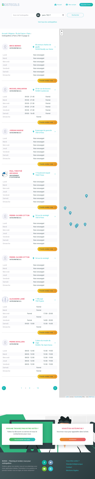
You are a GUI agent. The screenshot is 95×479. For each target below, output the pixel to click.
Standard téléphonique (74, 464)
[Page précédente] (4, 388)
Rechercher (75, 15)
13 (38, 388)
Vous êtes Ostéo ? (86, 4)
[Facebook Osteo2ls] (44, 462)
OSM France (92, 396)
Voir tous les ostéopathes (47, 22)
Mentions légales (72, 470)
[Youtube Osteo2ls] (44, 468)
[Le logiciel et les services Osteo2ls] (10, 4)
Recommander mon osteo (22, 439)
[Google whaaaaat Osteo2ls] (50, 468)
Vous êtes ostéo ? (72, 461)
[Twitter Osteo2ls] (50, 462)
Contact (69, 467)
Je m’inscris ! (72, 439)
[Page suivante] (55, 388)
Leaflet (67, 396)
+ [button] (61, 31)
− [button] (61, 34)
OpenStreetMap (78, 396)
